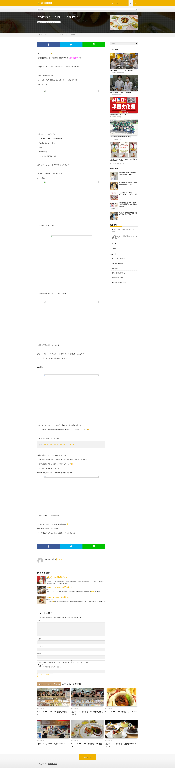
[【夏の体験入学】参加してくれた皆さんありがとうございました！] (114, 196)
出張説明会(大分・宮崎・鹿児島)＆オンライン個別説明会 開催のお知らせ (128, 204)
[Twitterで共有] (71, 44)
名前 (39, 639)
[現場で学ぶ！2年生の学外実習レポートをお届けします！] (114, 176)
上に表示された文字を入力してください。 (49, 666)
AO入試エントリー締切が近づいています (124, 229)
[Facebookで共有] (48, 44)
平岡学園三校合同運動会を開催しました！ (121, 137)
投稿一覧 (59, 559)
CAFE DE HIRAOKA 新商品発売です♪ (59, 597)
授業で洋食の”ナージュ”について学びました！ (122, 70)
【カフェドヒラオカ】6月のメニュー (51, 744)
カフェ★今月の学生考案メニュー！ (58, 577)
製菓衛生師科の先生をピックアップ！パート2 (59, 444)
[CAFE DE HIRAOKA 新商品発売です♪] (41, 600)
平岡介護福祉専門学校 (118, 273)
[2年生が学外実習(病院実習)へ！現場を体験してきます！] (114, 216)
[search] (136, 9)
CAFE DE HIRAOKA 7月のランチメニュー (121, 712)
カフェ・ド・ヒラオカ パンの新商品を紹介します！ (87, 713)
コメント (39, 620)
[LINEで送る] (93, 44)
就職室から (115, 268)
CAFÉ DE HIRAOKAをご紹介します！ (59, 587)
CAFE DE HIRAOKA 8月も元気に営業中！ (52, 713)
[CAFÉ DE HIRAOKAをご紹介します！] (41, 590)
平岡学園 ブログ (52, 764)
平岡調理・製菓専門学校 (118, 72)
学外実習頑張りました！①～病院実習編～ (121, 92)
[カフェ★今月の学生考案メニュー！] (41, 580)
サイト (39, 653)
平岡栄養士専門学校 (116, 94)
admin (113, 231)
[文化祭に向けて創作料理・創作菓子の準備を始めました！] (114, 186)
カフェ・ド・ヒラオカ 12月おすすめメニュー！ (120, 745)
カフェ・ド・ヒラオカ (53, 22)
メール (40, 646)
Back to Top (87, 757)
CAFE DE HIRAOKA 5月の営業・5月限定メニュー (86, 745)
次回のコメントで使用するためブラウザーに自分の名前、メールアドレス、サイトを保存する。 (64, 662)
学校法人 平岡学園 (116, 116)
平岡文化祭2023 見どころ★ (118, 114)
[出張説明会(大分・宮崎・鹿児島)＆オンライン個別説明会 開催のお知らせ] (114, 206)
